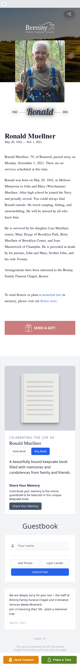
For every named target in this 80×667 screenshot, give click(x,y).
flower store (48, 300)
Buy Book (40, 451)
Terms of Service (51, 649)
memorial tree (51, 294)
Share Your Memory (25, 506)
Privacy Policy (29, 649)
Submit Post (40, 572)
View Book (19, 451)
